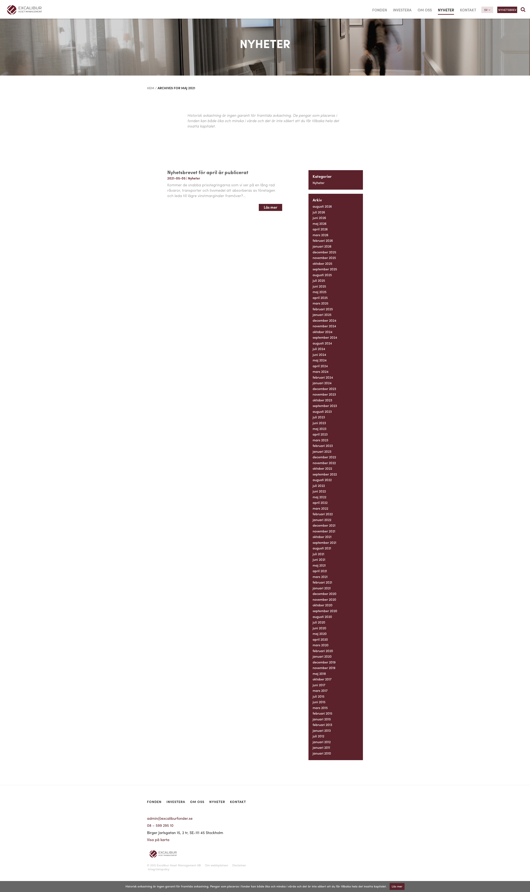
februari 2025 (323, 309)
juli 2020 (319, 622)
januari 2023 (322, 451)
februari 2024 (323, 377)
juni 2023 (319, 422)
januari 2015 (322, 719)
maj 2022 (319, 497)
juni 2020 (319, 628)
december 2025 (324, 252)
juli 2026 (319, 212)
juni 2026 (319, 217)
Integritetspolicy (158, 869)
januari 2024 (322, 382)
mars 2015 (320, 707)
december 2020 (324, 593)
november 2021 (324, 531)
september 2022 (325, 474)
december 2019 (324, 662)
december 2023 (324, 388)
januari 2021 (322, 588)
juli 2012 (318, 736)
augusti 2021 (322, 548)
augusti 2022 (322, 479)
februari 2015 (322, 713)
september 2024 (325, 337)
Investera (402, 9)
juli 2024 (319, 348)
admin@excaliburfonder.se (170, 818)
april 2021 (320, 570)
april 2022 (320, 502)
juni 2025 (319, 286)
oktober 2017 (322, 679)
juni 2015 (319, 701)
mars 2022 (320, 508)
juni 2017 (319, 685)
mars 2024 (320, 371)
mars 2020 (321, 645)
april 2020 (320, 639)
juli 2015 (318, 696)
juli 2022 (319, 485)
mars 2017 (320, 690)
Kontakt (468, 9)
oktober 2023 (322, 400)
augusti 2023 (322, 411)
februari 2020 (323, 650)
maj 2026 (319, 223)
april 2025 (320, 297)
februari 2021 (322, 582)
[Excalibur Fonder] (66, 10)
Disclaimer (239, 865)
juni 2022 (319, 491)
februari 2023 (323, 445)
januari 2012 (322, 741)
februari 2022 (323, 514)
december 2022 (324, 457)
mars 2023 (320, 440)
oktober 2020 (322, 605)
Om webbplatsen (216, 865)
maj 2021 (319, 565)
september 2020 (325, 610)
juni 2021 (319, 559)
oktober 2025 (322, 263)
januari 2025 (322, 314)
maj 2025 (319, 291)
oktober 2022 (322, 468)
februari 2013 (322, 724)
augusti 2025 (322, 274)
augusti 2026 (322, 206)
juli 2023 (319, 417)
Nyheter (446, 9)
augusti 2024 (322, 343)
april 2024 (320, 366)
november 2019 (324, 667)
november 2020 (324, 599)
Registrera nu (285, 832)
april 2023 (320, 434)
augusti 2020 (322, 616)
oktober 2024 (322, 331)
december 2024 (324, 320)
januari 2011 (321, 747)
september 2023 (325, 405)
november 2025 (324, 257)
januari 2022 (322, 519)
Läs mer (270, 207)
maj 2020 (320, 633)
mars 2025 (320, 303)
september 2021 (324, 542)
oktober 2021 (322, 536)
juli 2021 (318, 553)
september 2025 (325, 269)
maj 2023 (319, 428)
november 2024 (324, 326)
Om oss (425, 9)
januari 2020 (322, 656)
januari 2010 (322, 753)
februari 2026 (323, 240)
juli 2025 (319, 280)
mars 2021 (320, 576)
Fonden (379, 9)
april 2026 (320, 229)
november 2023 (324, 394)
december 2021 (324, 525)
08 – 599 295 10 (160, 825)
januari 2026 (322, 246)
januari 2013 (322, 730)
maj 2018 (319, 673)
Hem (150, 87)
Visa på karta (158, 839)
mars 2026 (320, 234)
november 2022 (324, 462)
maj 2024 (319, 360)
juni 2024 (319, 354)
